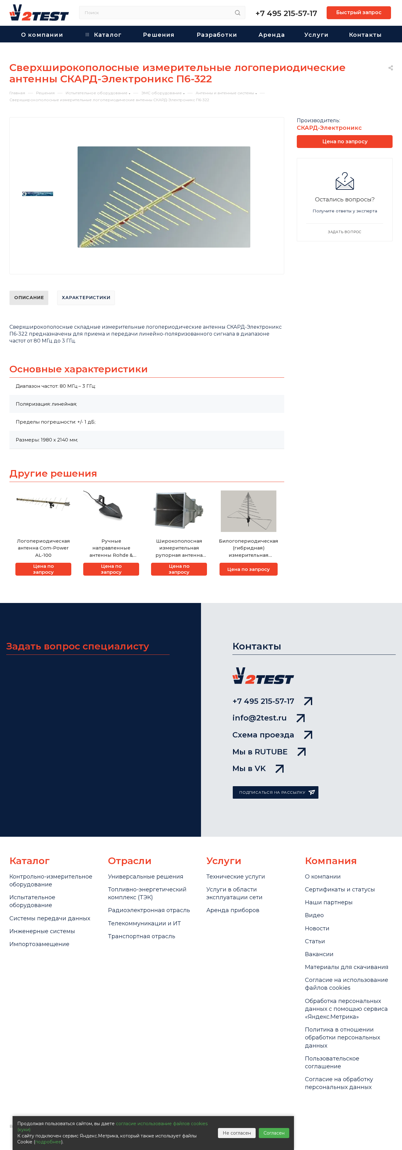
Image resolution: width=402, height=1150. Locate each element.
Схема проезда (263, 734)
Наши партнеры (329, 902)
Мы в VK (249, 768)
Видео (314, 915)
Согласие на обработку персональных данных (339, 1083)
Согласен (274, 1133)
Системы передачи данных (49, 918)
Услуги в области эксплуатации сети (234, 893)
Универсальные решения (145, 876)
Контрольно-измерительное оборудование (50, 880)
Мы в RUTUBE (260, 751)
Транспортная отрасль (141, 936)
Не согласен (237, 1133)
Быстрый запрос (359, 12)
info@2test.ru (259, 717)
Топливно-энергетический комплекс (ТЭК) (147, 893)
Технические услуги (235, 876)
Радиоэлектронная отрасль (149, 910)
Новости (317, 928)
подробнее (48, 1142)
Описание (29, 297)
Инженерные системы (42, 931)
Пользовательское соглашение (332, 1062)
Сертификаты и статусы (340, 889)
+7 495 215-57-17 (286, 13)
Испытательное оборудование (32, 901)
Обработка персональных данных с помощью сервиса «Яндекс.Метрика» (346, 1009)
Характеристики (86, 297)
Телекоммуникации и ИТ (144, 923)
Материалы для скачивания (346, 967)
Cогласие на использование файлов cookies (346, 984)
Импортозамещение (39, 944)
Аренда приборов (232, 910)
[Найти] (237, 12)
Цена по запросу (43, 569)
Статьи (315, 941)
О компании (323, 876)
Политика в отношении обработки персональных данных (342, 1037)
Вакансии (319, 954)
